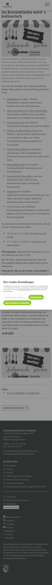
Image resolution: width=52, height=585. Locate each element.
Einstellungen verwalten (15, 297)
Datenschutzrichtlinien (25, 290)
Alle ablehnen (36, 297)
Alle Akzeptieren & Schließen (17, 303)
